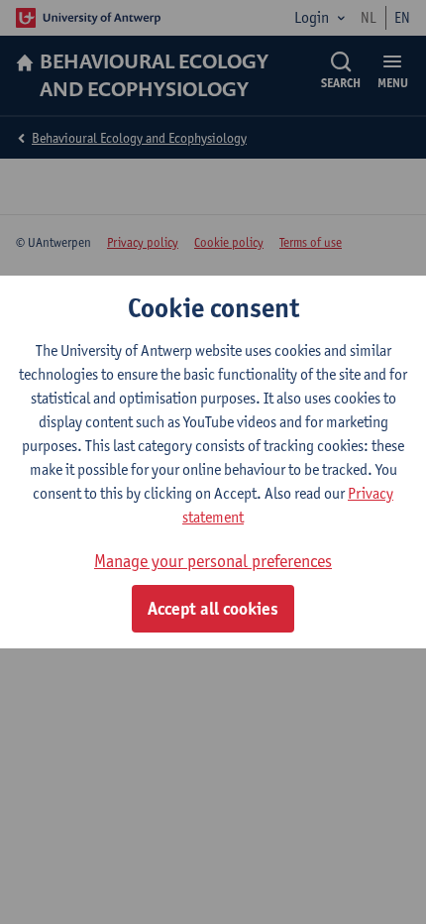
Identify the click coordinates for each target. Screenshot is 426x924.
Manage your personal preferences (213, 560)
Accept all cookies (213, 609)
